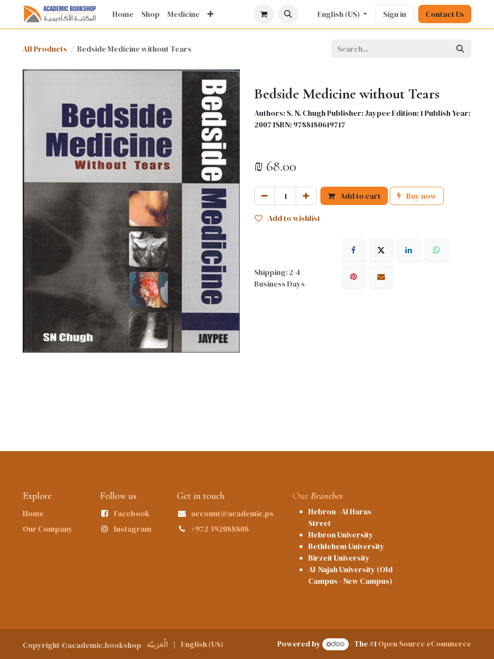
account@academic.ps (232, 513)
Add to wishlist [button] (293, 218)
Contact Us (444, 14)
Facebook (132, 513)
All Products (45, 48)
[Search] (460, 49)
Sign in (394, 14)
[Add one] (306, 196)
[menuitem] (123, 14)
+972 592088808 (220, 528)
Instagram (132, 528)
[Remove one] (264, 196)
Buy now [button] (421, 196)
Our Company (48, 528)
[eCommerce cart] (264, 14)
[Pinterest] (353, 276)
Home (33, 513)
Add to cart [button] (360, 196)
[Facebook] (353, 249)
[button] (288, 14)
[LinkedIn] (408, 249)
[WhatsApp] (436, 249)
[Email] (381, 276)
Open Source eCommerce (424, 643)
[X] (381, 249)
